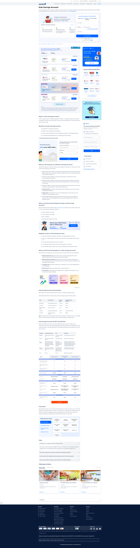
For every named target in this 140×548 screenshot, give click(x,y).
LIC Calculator (56, 516)
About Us (87, 508)
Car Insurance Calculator (58, 522)
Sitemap (87, 510)
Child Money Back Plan (57, 435)
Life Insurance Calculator (58, 517)
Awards (71, 513)
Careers (87, 511)
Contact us (88, 516)
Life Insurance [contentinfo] (41, 510)
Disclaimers (42, 499)
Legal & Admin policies (90, 513)
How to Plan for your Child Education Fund (74, 420)
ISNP (87, 514)
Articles (71, 508)
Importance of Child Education (66, 430)
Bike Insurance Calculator (58, 523)
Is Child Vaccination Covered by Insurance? (66, 425)
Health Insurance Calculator (59, 519)
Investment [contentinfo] (41, 513)
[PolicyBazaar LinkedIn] (97, 529)
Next (92, 150)
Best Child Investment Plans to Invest (57, 420)
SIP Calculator (88, 158)
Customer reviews (73, 510)
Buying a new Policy (90, 131)
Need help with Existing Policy (92, 133)
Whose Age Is (62, 150)
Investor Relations (89, 519)
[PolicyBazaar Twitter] (94, 529)
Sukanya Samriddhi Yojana (65, 357)
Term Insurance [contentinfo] (42, 511)
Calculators (88, 156)
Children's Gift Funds (44, 431)
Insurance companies (74, 511)
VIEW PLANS (73, 225)
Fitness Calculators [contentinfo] (58, 510)
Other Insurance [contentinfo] (42, 516)
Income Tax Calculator (90, 161)
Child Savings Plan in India (57, 425)
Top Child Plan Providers (45, 425)
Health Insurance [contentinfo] (42, 514)
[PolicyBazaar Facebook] (91, 529)
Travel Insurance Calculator (59, 520)
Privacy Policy (94, 38)
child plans (43, 328)
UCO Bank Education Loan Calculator (68, 482)
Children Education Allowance (57, 430)
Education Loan (74, 430)
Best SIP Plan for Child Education (74, 425)
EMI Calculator (56, 514)
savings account (61, 207)
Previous (97, 467)
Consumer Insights (73, 516)
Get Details (73, 69)
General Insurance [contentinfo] (42, 508)
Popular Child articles (44, 422)
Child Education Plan (54, 356)
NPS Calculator (88, 166)
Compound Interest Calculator (91, 163)
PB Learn (71, 514)
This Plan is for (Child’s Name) (64, 145)
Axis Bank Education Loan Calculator (89, 482)
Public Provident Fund (75, 356)
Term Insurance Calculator (58, 513)
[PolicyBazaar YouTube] (100, 529)
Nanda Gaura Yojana (44, 482)
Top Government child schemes (44, 429)
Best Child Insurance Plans (65, 420)
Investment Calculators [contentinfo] (59, 508)
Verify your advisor (89, 517)
